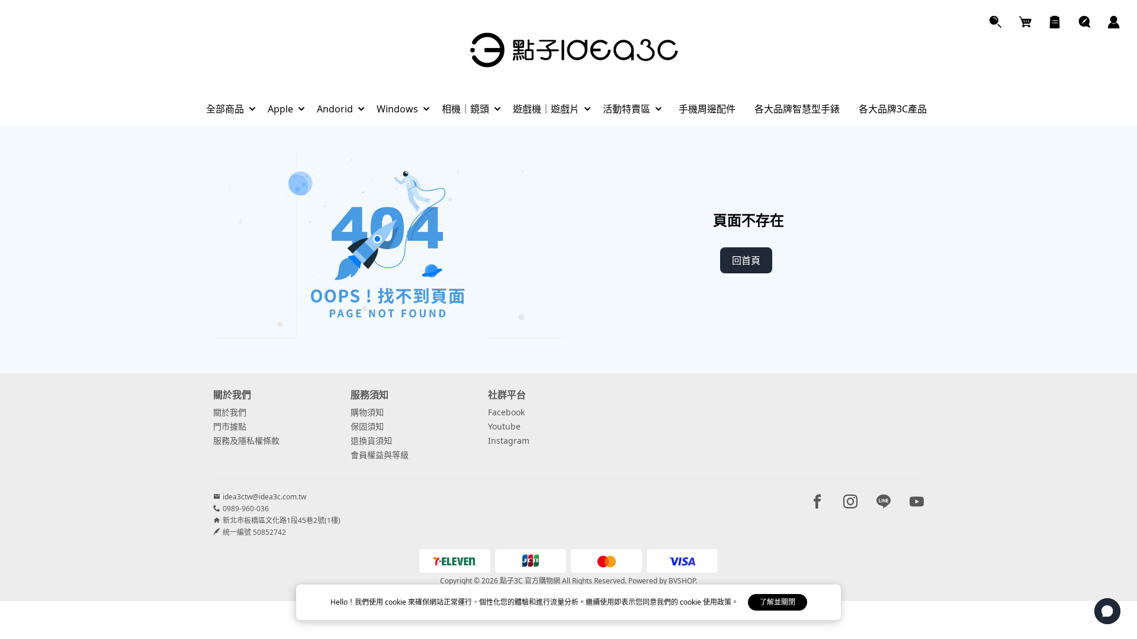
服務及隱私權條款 (246, 440)
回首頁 (746, 260)
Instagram (508, 440)
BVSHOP (682, 581)
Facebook (506, 412)
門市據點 (229, 426)
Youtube (504, 426)
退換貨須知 (371, 440)
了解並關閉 (777, 602)
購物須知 (367, 412)
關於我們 (229, 412)
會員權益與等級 (380, 454)
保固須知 (367, 426)
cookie (396, 602)
